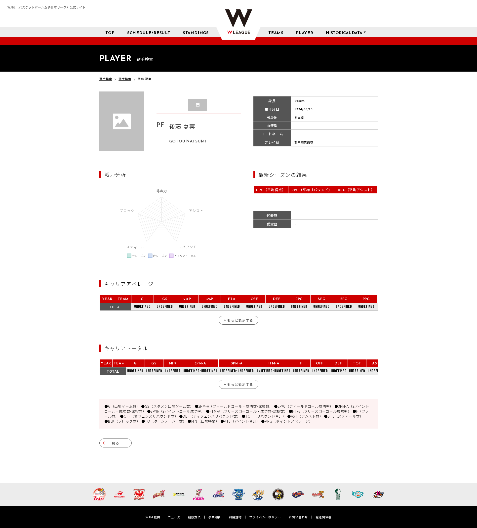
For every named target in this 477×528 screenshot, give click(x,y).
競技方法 (194, 517)
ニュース (174, 517)
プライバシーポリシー (265, 517)
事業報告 (214, 517)
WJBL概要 (153, 517)
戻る (115, 442)
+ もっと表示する (238, 320)
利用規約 (235, 517)
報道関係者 (323, 517)
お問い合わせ (298, 517)
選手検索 (105, 79)
